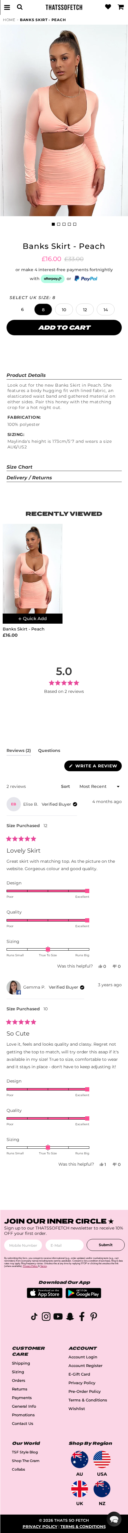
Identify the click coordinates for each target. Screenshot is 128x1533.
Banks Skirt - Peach (43, 20)
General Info (24, 1406)
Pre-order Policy (84, 1391)
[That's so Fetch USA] (102, 1459)
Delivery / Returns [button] (29, 478)
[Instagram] (46, 1318)
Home (9, 20)
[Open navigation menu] (7, 7)
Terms (43, 1266)
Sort (66, 786)
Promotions (23, 1415)
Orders (18, 1380)
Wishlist (76, 1408)
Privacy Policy (81, 1383)
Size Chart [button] (19, 467)
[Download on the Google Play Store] (83, 1297)
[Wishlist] (108, 7)
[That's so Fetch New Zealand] (102, 1489)
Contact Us (22, 1423)
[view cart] (120, 7)
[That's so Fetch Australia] (79, 1459)
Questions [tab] (49, 751)
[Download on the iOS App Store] (45, 1296)
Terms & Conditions (87, 1400)
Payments (22, 1397)
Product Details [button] (26, 375)
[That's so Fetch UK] (79, 1489)
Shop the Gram (26, 1460)
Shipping (21, 1363)
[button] (22, 309)
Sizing (18, 1372)
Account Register (85, 1365)
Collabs (18, 1469)
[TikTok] (34, 1318)
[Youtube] (58, 1318)
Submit (106, 1245)
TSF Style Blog (25, 1452)
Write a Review (98, 767)
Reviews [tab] (19, 751)
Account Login (82, 1357)
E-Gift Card (79, 1374)
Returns (19, 1389)
